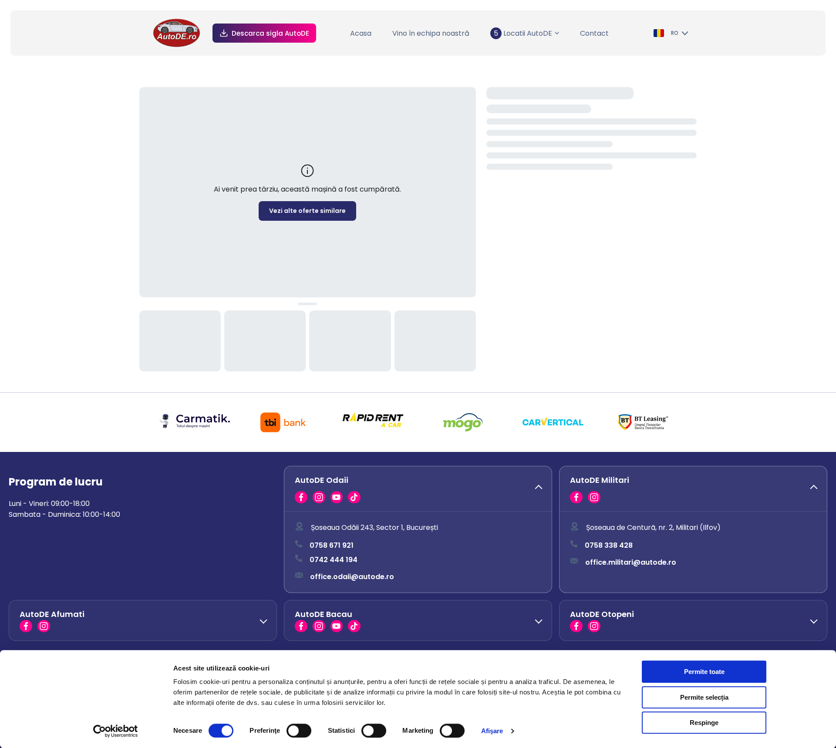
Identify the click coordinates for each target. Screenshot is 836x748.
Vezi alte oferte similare (307, 210)
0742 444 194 (333, 560)
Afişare (492, 731)
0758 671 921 (332, 545)
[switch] (299, 731)
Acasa (360, 33)
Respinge (704, 722)
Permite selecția (704, 697)
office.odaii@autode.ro (352, 577)
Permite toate (704, 671)
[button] (418, 489)
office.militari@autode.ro (630, 562)
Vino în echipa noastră (430, 33)
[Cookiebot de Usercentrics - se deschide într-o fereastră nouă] (116, 731)
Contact (594, 33)
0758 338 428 (609, 545)
